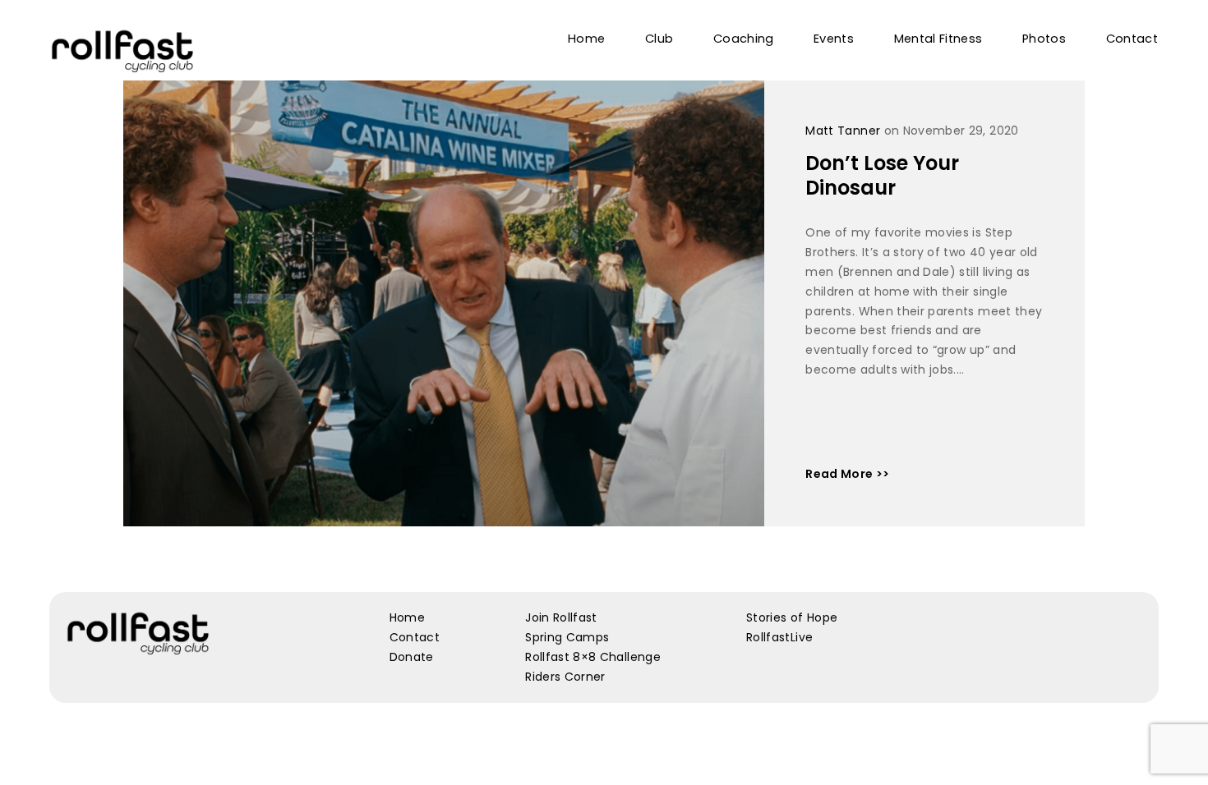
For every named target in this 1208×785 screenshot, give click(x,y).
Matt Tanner (842, 130)
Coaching (743, 38)
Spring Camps (567, 637)
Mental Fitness (938, 38)
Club (659, 38)
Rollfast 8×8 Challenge (593, 657)
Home (586, 38)
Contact (1132, 38)
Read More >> (847, 474)
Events (834, 38)
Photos (1044, 38)
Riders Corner (565, 676)
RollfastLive (779, 637)
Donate (412, 657)
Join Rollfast (561, 617)
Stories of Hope (791, 617)
